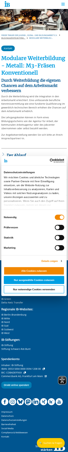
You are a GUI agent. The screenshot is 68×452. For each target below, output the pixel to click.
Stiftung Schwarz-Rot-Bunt (16, 348)
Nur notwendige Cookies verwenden (34, 289)
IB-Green (6, 298)
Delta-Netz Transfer (12, 302)
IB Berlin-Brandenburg (13, 314)
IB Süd (4, 325)
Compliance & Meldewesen (14, 432)
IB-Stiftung (7, 345)
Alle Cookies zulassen (34, 270)
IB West (5, 333)
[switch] (59, 227)
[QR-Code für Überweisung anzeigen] (46, 376)
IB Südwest (7, 329)
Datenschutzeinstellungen (14, 420)
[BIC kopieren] (25, 372)
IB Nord (5, 322)
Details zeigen (49, 261)
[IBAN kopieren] (44, 369)
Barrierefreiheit (8, 424)
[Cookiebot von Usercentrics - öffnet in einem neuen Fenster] (49, 161)
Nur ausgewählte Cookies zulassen (34, 280)
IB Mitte (5, 318)
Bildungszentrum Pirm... (13, 38)
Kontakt (8, 48)
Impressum (7, 412)
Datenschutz (7, 416)
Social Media (7, 428)
